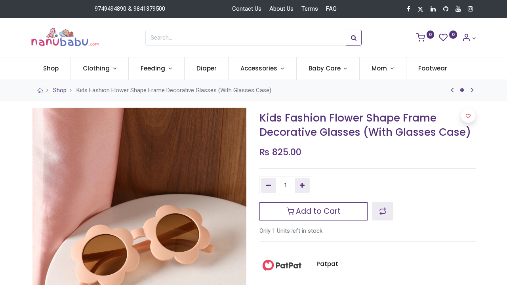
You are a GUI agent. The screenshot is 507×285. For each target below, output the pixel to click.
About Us (281, 8)
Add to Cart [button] (317, 211)
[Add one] (302, 185)
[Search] (354, 38)
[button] (382, 211)
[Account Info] (469, 38)
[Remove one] (268, 185)
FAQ (331, 8)
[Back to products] (462, 90)
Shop (60, 90)
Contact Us (246, 8)
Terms (309, 8)
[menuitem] (51, 68)
